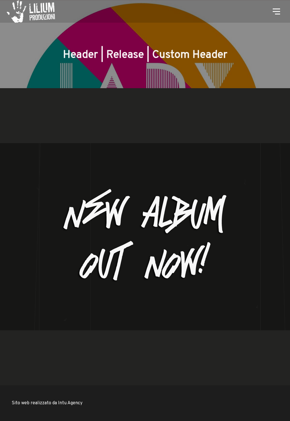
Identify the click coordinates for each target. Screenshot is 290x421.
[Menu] (276, 11)
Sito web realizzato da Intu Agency (47, 403)
